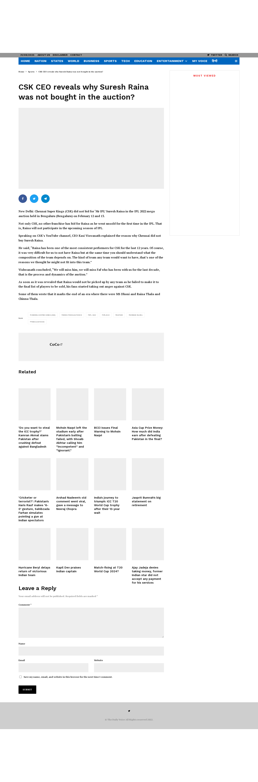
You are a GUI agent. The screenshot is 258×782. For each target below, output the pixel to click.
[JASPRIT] (148, 474)
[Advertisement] (113, 26)
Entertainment (170, 61)
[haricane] (35, 544)
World (73, 61)
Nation (40, 61)
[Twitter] (129, 711)
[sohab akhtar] (72, 404)
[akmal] (35, 404)
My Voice (199, 61)
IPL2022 (106, 315)
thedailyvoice (38, 322)
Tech (125, 61)
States (57, 61)
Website (98, 660)
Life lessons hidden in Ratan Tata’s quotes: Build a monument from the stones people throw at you (210, 210)
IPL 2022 (92, 315)
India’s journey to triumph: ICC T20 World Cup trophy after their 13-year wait (107, 505)
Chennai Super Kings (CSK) (43, 315)
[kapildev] (72, 544)
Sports (110, 61)
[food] (178, 150)
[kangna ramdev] (205, 112)
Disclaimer (60, 55)
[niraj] (72, 474)
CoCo (54, 344)
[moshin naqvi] (110, 404)
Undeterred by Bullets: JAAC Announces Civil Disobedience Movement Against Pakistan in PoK (208, 168)
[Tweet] (34, 198)
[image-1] (110, 474)
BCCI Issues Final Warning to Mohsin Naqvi (107, 431)
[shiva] (178, 227)
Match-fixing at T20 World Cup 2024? (108, 569)
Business (91, 61)
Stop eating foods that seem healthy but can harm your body (210, 149)
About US (44, 55)
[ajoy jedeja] (148, 544)
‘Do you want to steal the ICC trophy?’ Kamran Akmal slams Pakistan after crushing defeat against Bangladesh (34, 437)
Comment (25, 604)
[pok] (178, 165)
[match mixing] (110, 544)
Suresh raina (136, 315)
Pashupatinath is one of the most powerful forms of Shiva (211, 225)
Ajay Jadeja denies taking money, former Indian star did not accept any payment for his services (147, 575)
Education (143, 61)
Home (25, 61)
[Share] (23, 198)
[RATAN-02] (178, 207)
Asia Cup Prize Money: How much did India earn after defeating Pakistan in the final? (147, 433)
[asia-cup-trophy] (148, 404)
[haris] (35, 474)
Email (22, 660)
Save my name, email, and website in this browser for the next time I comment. (68, 676)
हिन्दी (214, 61)
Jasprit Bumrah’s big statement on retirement (146, 501)
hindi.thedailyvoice (72, 315)
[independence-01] (178, 185)
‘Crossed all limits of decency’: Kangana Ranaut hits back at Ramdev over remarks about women (204, 143)
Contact (76, 55)
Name (22, 643)
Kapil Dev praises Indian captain (68, 569)
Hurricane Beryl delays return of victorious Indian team (34, 571)
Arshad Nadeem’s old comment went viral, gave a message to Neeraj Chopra (71, 503)
